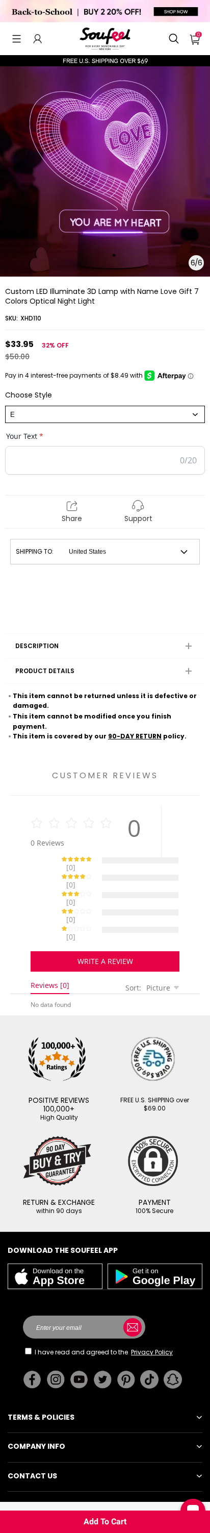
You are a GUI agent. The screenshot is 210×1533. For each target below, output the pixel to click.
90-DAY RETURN (135, 736)
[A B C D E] (105, 414)
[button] (16, 38)
